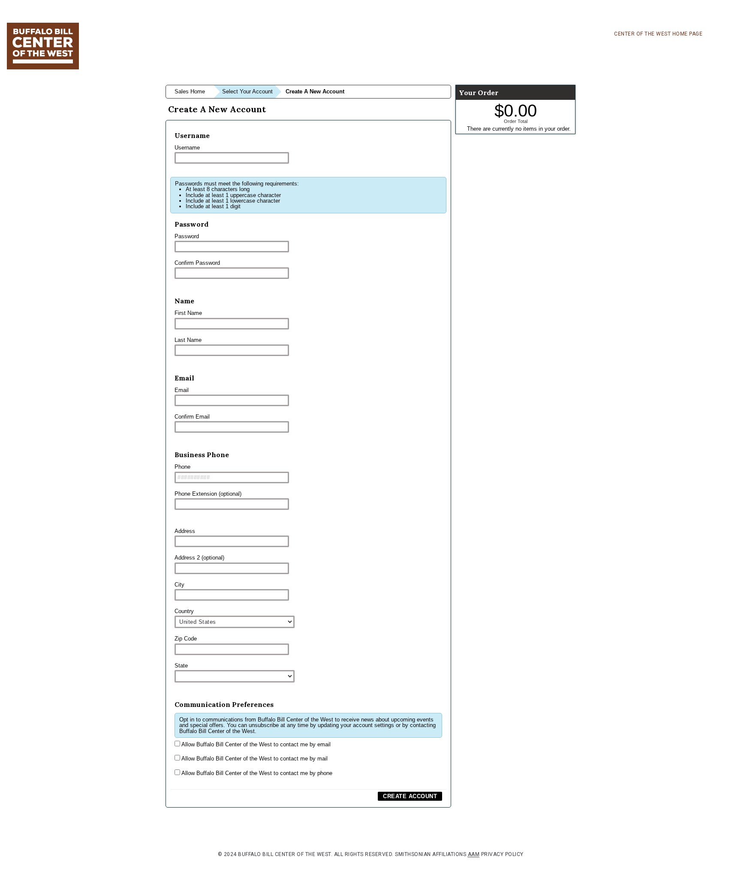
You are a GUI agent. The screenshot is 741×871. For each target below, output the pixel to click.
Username (187, 147)
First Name (188, 313)
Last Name (188, 340)
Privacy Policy (502, 854)
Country (184, 611)
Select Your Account (247, 91)
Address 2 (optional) (199, 557)
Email (182, 390)
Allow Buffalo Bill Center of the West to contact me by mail (254, 758)
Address (185, 531)
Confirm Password (197, 263)
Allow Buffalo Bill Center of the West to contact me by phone (256, 773)
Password (187, 236)
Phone (182, 467)
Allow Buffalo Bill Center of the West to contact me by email (255, 744)
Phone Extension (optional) (208, 494)
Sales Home (190, 91)
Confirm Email (192, 416)
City (179, 584)
